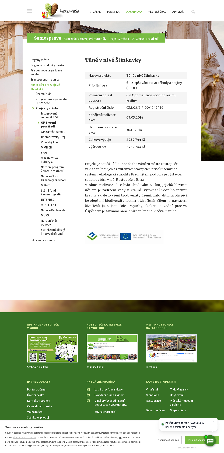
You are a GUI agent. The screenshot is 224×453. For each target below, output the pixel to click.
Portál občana (36, 389)
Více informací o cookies (24, 437)
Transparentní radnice (44, 79)
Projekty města (119, 38)
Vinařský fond (50, 142)
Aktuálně (94, 11)
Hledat (193, 11)
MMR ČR (46, 147)
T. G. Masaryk (179, 389)
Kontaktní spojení (38, 400)
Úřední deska (35, 395)
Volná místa (35, 412)
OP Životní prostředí (144, 38)
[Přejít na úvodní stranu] (60, 11)
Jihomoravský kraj (53, 137)
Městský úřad (157, 11)
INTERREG (48, 199)
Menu (29, 11)
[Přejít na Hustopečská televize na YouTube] (112, 348)
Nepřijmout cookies (168, 439)
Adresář (178, 11)
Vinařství (152, 389)
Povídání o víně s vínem (109, 395)
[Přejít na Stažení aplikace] (52, 348)
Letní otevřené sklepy (108, 389)
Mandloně (152, 395)
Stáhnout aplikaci (37, 367)
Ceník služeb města (39, 406)
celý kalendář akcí (104, 411)
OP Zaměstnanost (53, 131)
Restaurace (153, 400)
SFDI (44, 152)
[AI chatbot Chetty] (210, 441)
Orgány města (39, 60)
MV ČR (45, 215)
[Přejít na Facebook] (171, 348)
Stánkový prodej (38, 417)
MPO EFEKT (48, 205)
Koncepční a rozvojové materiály (85, 38)
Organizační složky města (47, 65)
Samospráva (133, 11)
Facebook (151, 367)
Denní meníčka (155, 410)
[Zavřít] (218, 425)
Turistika (113, 11)
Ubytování (177, 395)
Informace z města (42, 240)
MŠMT (45, 185)
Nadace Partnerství (53, 210)
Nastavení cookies (187, 448)
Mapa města (178, 410)
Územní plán (43, 94)
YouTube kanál (95, 367)
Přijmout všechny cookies (202, 439)
